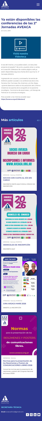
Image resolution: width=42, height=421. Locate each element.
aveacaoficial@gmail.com (15, 412)
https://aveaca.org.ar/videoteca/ (13, 99)
